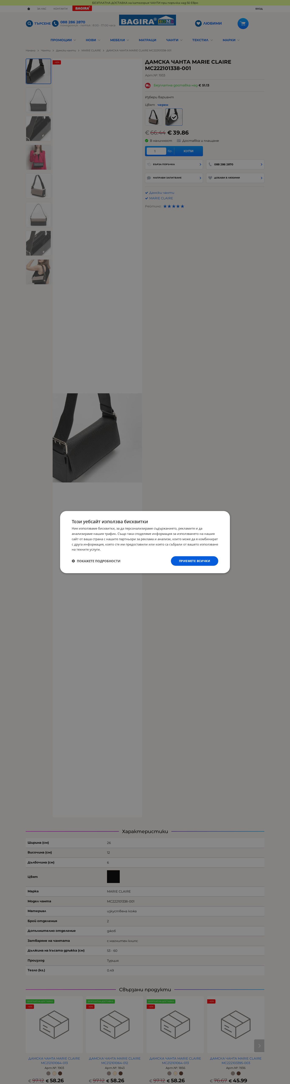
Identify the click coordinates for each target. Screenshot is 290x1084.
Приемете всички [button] (194, 561)
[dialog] (145, 542)
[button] (96, 561)
